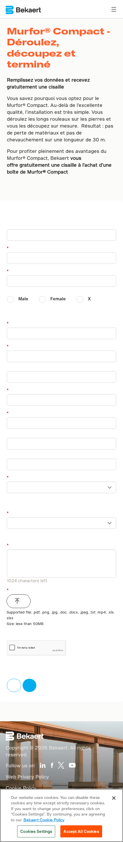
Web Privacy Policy (27, 776)
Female (58, 298)
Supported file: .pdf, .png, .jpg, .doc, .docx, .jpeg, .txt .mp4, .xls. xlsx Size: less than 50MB (60, 618)
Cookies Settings (36, 831)
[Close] (114, 798)
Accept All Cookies (81, 831)
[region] (61, 815)
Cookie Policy (21, 788)
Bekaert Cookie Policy (43, 820)
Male (23, 298)
